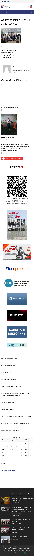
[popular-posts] (5, 493)
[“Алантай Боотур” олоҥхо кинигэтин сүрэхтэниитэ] (5, 498)
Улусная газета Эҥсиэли (8, 379)
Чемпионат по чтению (8, 137)
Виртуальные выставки (8, 402)
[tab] (5, 493)
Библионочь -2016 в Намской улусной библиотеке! (20, 529)
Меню (5, 12)
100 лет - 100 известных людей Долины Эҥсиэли (16, 416)
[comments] (21, 493)
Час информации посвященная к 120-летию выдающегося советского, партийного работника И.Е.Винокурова (22, 510)
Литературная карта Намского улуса (12, 386)
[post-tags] (29, 493)
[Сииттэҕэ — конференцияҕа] (5, 537)
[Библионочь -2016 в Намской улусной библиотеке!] (5, 528)
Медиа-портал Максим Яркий (10, 430)
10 (3, 449)
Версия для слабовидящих (13, 158)
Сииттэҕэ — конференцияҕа (19, 536)
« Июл (3, 463)
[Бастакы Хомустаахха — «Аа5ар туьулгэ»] (5, 520)
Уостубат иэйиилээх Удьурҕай (10, 107)
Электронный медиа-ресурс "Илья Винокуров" (15, 423)
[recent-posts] (13, 493)
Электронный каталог (8, 372)
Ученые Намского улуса (8, 409)
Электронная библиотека (9, 365)
